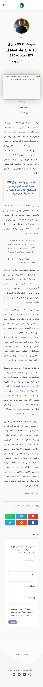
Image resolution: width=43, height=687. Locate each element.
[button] (33, 516)
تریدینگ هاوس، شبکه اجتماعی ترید (22, 670)
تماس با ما (17, 654)
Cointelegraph (29, 493)
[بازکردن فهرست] (39, 5)
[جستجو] (4, 5)
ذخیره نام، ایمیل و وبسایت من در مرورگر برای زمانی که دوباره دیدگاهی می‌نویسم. (21, 612)
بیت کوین (21, 168)
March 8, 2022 (28, 263)
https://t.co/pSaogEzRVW (21, 252)
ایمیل (32, 586)
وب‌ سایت (31, 597)
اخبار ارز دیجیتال (20, 505)
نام (33, 574)
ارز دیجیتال (21, 150)
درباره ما (26, 654)
